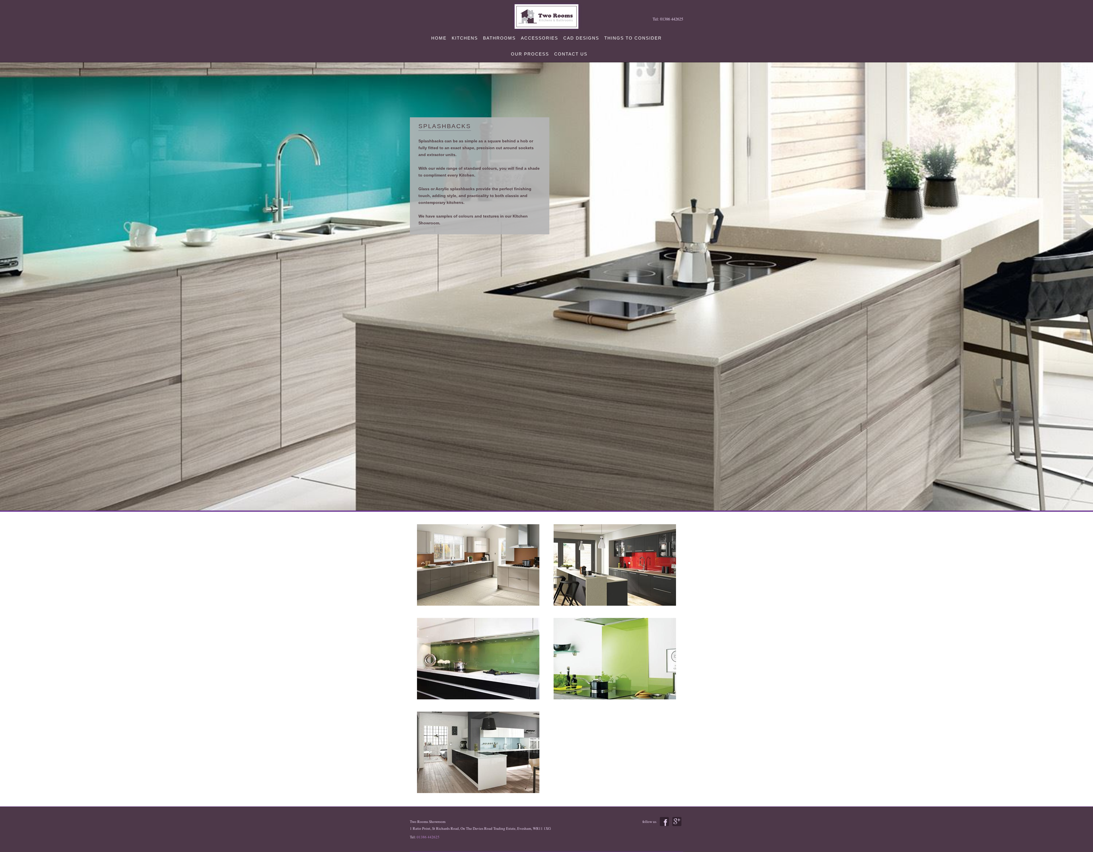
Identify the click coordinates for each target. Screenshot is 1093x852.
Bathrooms (499, 38)
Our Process (530, 54)
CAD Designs (581, 38)
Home (439, 38)
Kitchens (465, 38)
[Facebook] (664, 821)
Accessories (539, 38)
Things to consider (633, 38)
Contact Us (570, 54)
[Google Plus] (677, 821)
